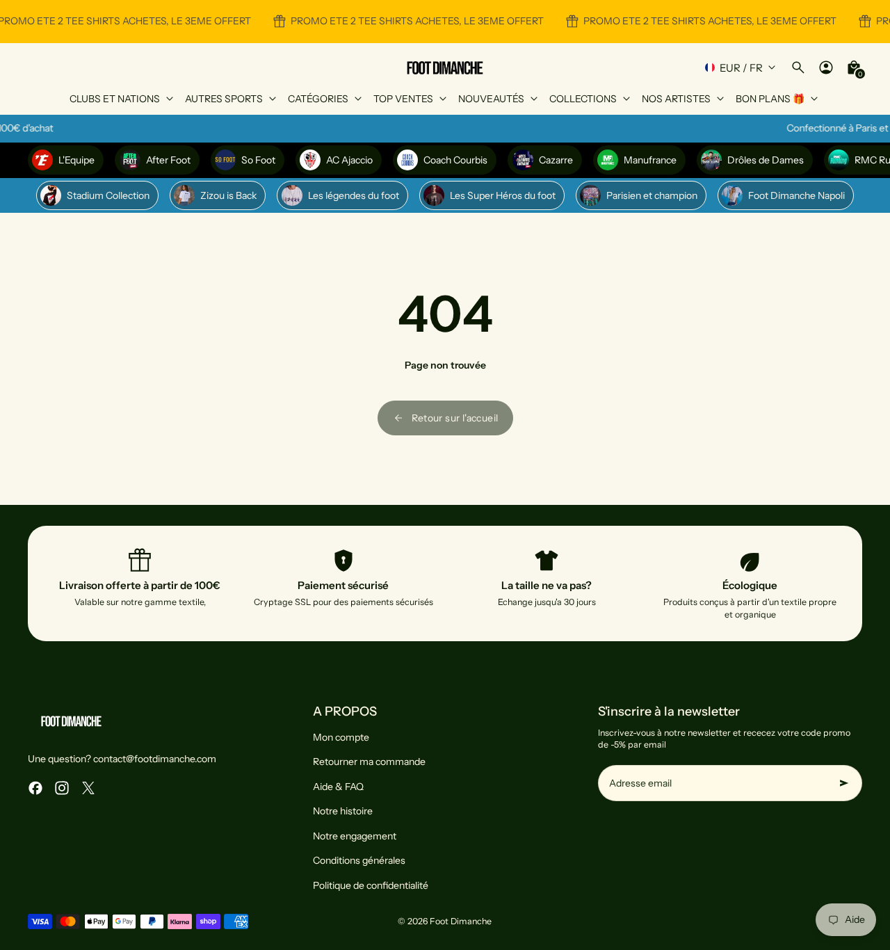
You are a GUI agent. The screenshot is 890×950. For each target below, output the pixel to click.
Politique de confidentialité (370, 885)
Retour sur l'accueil (455, 418)
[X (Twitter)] (88, 788)
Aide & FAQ (338, 786)
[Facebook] (35, 788)
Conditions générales (359, 860)
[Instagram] (62, 788)
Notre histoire (343, 811)
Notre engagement (354, 836)
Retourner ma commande (369, 761)
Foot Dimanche (461, 921)
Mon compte (341, 737)
